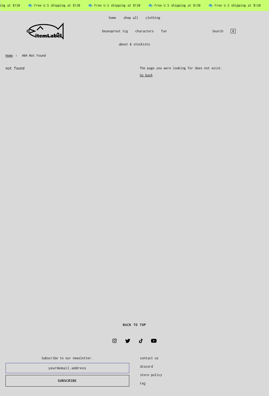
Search (217, 31)
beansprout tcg (115, 31)
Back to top (134, 325)
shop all (130, 18)
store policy (151, 375)
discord (146, 366)
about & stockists (134, 44)
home (112, 18)
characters (144, 31)
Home (9, 55)
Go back (146, 75)
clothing (153, 18)
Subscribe (67, 381)
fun (164, 31)
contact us (149, 358)
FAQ (143, 384)
